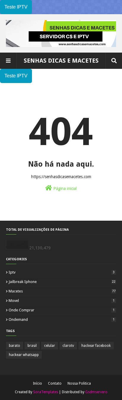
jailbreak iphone (62, 281)
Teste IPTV (16, 6)
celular (49, 346)
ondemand (62, 319)
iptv (62, 272)
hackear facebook (96, 346)
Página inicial (64, 188)
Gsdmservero (96, 392)
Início (37, 383)
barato (14, 346)
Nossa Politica (79, 383)
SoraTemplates (45, 392)
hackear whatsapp (24, 355)
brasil (32, 346)
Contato (55, 383)
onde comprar (62, 310)
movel (62, 300)
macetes (62, 291)
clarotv (68, 346)
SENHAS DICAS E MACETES (61, 60)
